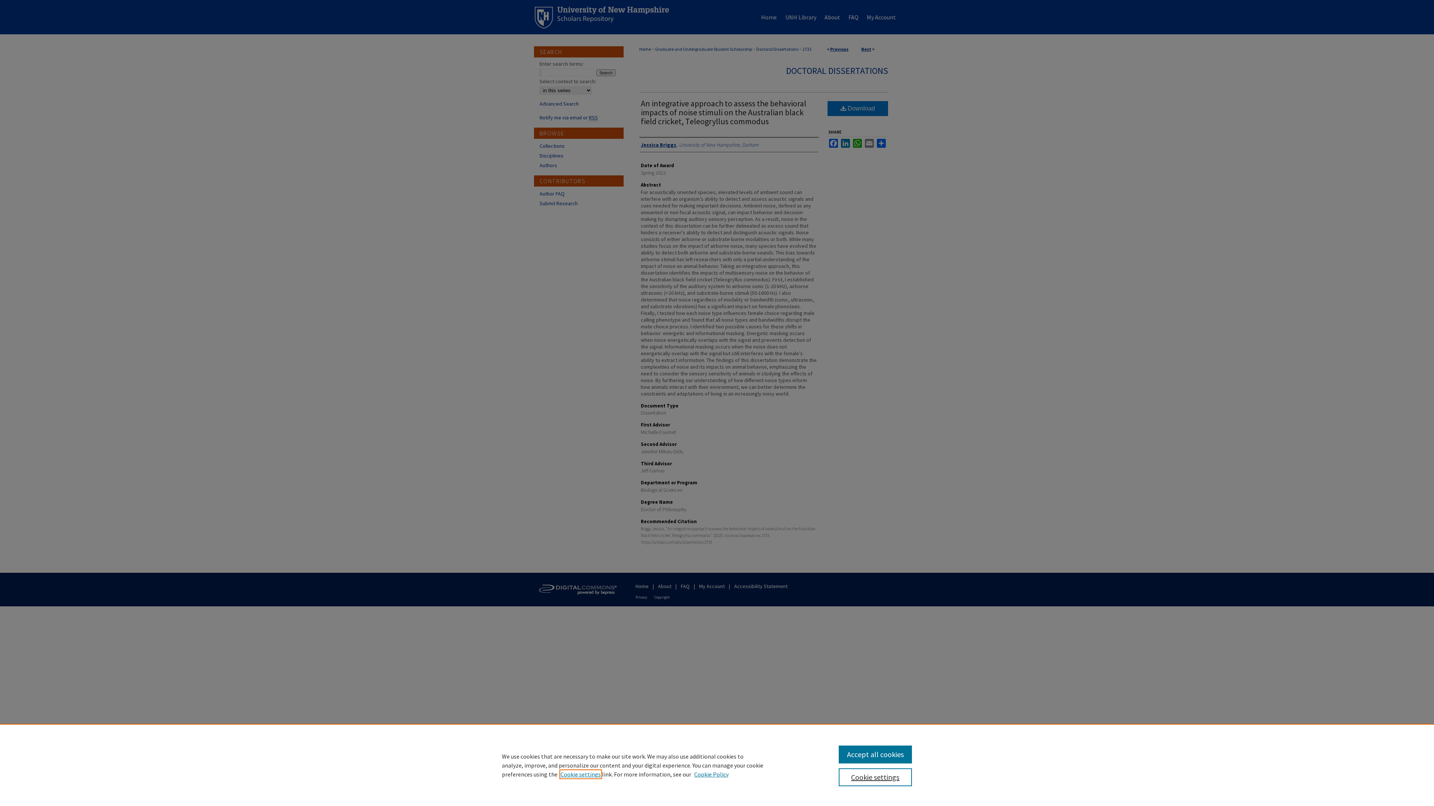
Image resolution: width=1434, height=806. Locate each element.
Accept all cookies (875, 754)
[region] (717, 765)
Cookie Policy (711, 774)
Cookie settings (581, 774)
